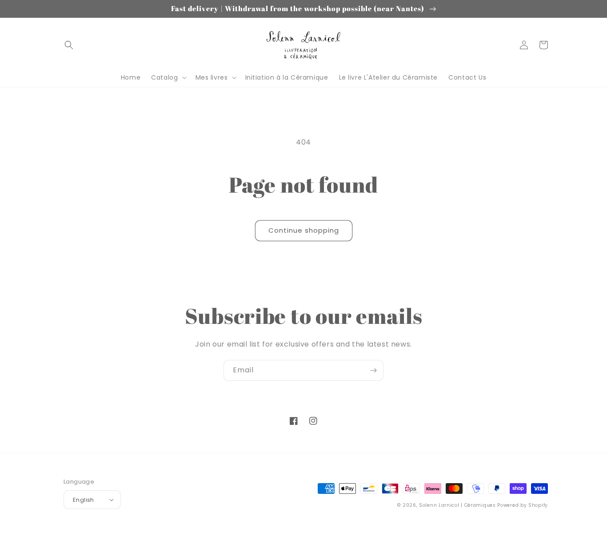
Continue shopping (303, 230)
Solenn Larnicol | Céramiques (457, 505)
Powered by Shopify (522, 505)
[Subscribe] (373, 370)
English (83, 500)
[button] (69, 45)
